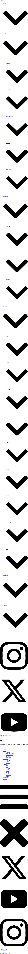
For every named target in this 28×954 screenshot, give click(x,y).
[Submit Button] (19, 737)
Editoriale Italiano (4, 949)
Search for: (2, 737)
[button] (14, 0)
